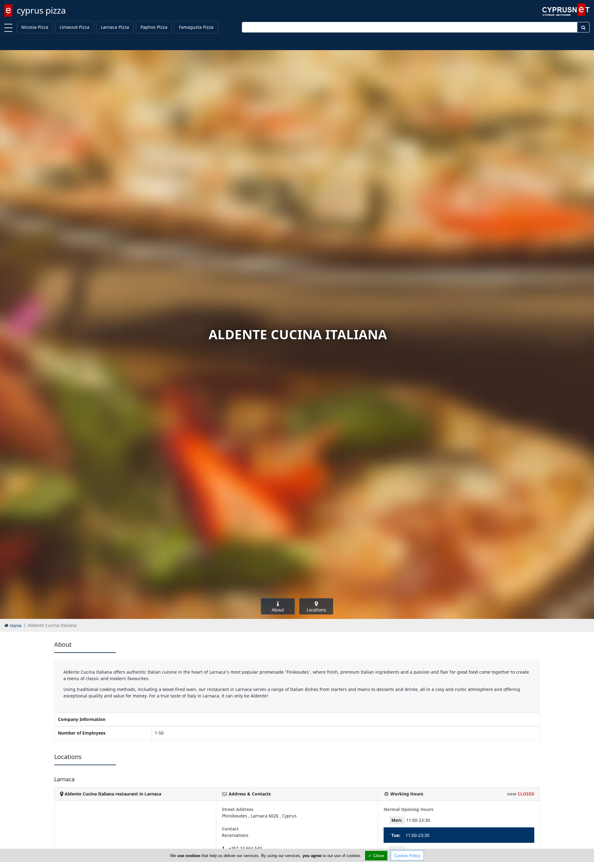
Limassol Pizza (74, 27)
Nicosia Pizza (34, 27)
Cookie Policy (407, 855)
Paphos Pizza (153, 27)
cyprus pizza (41, 10)
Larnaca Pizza (115, 27)
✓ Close (376, 855)
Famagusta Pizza (196, 27)
